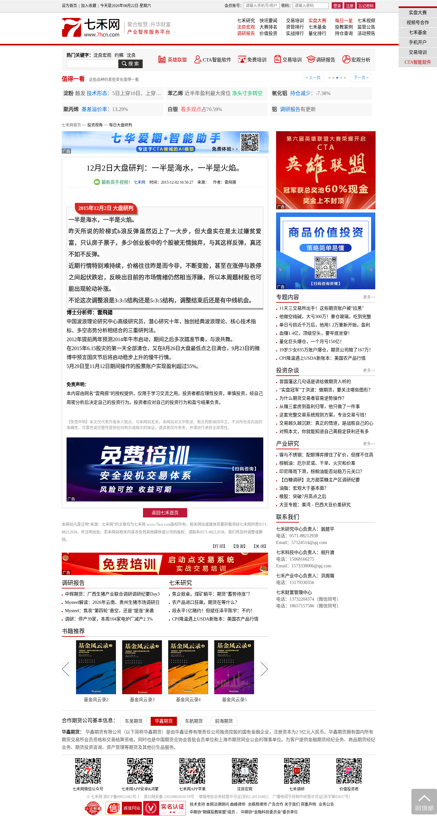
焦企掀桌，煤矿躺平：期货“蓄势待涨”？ (212, 594)
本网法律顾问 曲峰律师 (225, 804)
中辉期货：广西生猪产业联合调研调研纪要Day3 (112, 594)
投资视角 (95, 125)
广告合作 (275, 804)
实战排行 (295, 33)
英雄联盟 (177, 59)
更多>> (369, 297)
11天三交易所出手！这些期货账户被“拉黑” (321, 308)
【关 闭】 (260, 546)
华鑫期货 (164, 721)
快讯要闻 (268, 20)
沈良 (131, 55)
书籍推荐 (73, 631)
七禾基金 (317, 27)
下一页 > (361, 78)
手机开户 (418, 42)
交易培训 (295, 20)
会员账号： (234, 6)
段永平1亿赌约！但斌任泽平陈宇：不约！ (213, 610)
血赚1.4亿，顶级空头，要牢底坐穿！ (315, 333)
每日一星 (344, 20)
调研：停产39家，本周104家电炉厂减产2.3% (109, 619)
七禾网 (139, 182)
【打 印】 (219, 546)
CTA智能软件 (217, 59)
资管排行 (295, 27)
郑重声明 (308, 804)
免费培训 (256, 59)
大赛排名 (268, 27)
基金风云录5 (188, 699)
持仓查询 (344, 33)
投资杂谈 (287, 370)
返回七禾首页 (165, 512)
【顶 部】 (239, 546)
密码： (287, 6)
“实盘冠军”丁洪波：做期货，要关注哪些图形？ (326, 390)
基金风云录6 (234, 699)
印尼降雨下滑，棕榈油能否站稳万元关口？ (321, 471)
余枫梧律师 (257, 804)
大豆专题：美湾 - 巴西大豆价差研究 (315, 504)
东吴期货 (134, 721)
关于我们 (292, 804)
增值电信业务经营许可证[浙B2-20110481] (233, 797)
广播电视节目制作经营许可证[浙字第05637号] (311, 797)
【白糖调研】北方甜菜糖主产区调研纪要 (319, 479)
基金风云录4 (142, 699)
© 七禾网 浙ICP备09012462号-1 (113, 797)
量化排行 (317, 33)
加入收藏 (88, 6)
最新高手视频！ (116, 182)
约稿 (119, 55)
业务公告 (326, 804)
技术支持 (197, 804)
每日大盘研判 (120, 125)
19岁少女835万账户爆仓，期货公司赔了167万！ (326, 350)
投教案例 (344, 27)
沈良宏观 (246, 27)
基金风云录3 (96, 699)
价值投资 (268, 33)
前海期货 (224, 721)
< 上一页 (313, 78)
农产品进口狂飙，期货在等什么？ (205, 602)
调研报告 (246, 33)
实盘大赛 (317, 20)
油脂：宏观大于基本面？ (304, 488)
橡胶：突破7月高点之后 (302, 496)
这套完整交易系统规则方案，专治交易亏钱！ (324, 414)
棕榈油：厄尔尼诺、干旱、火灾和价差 (317, 463)
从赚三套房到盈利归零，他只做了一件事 (319, 406)
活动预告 (366, 33)
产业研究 (287, 444)
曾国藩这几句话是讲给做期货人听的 (315, 381)
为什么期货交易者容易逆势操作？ (312, 398)
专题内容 (287, 297)
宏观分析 (360, 59)
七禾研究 (246, 20)
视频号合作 (418, 22)
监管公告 (366, 27)
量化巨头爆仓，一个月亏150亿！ (311, 341)
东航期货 (194, 721)
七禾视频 (366, 20)
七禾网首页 (71, 125)
